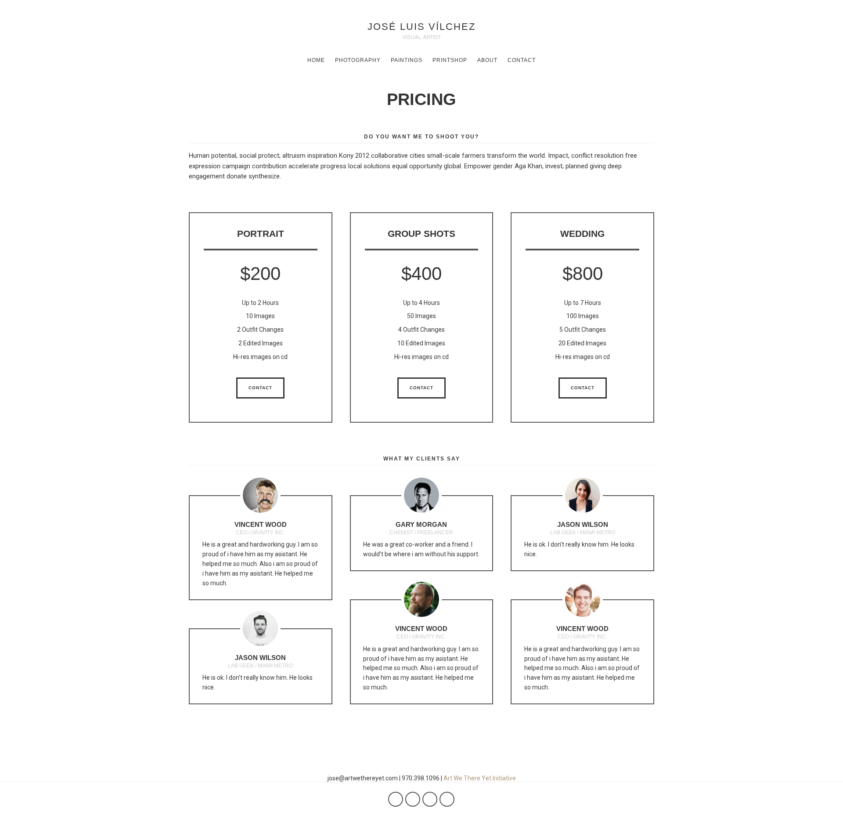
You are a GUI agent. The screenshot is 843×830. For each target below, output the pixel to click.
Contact (260, 387)
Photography (358, 60)
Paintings (406, 60)
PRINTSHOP (449, 60)
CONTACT (522, 60)
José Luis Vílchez (421, 26)
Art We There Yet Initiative (479, 778)
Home (316, 60)
